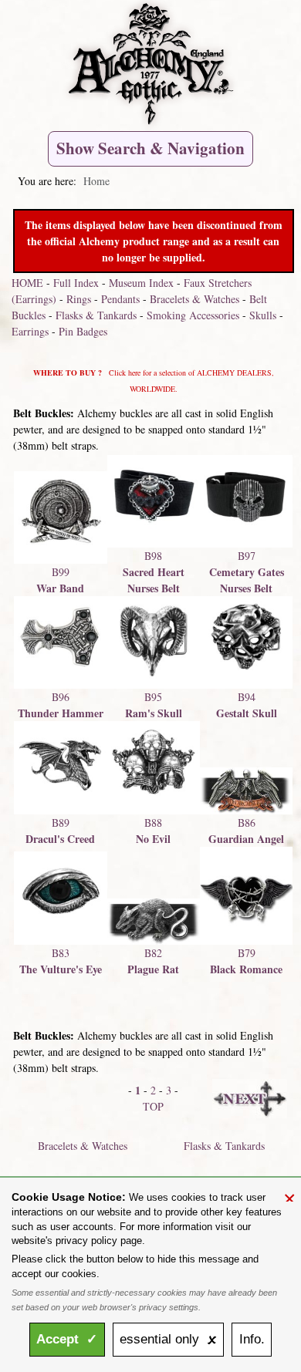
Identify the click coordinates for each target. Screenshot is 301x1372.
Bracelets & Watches (194, 299)
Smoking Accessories (193, 315)
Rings (78, 299)
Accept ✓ (66, 1339)
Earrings (30, 331)
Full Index (76, 282)
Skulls (262, 315)
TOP (153, 1106)
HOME (27, 282)
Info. (252, 1339)
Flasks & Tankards (96, 315)
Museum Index (141, 282)
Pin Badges (83, 331)
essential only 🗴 (168, 1339)
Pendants (120, 299)
